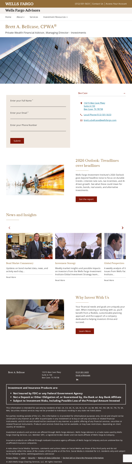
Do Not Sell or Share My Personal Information (83, 458)
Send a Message (83, 375)
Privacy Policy (12, 458)
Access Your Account (116, 3)
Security (31, 458)
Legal (23, 458)
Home (8, 17)
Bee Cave (83, 93)
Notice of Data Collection (49, 458)
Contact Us (97, 3)
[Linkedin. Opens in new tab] (77, 379)
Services (34, 17)
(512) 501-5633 (82, 3)
